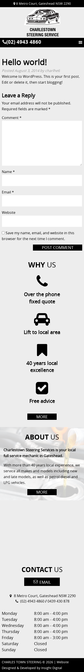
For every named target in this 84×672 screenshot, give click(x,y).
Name (8, 171)
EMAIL (44, 582)
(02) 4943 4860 (23, 41)
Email (8, 192)
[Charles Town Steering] (42, 22)
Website (8, 212)
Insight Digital (51, 668)
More (42, 416)
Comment (12, 117)
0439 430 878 (58, 601)
